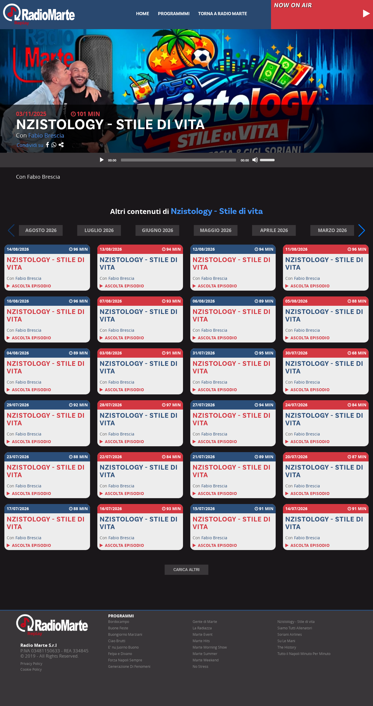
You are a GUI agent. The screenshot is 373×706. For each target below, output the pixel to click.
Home (142, 14)
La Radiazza (202, 628)
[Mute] (255, 159)
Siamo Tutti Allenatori (294, 628)
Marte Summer (205, 653)
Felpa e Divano (120, 653)
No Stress (200, 666)
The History (286, 647)
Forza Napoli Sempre (125, 660)
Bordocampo (118, 621)
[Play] (101, 159)
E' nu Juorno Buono (123, 647)
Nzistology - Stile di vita (296, 621)
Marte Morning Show (210, 647)
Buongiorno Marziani (125, 634)
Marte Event (202, 634)
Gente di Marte (205, 621)
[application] (186, 160)
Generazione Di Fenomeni (129, 666)
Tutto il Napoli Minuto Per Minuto (303, 653)
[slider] (268, 159)
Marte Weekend (206, 660)
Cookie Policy (31, 669)
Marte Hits (201, 640)
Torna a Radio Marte (222, 14)
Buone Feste (118, 628)
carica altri (186, 570)
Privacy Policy (31, 663)
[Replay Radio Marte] (39, 14)
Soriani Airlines (289, 634)
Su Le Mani (286, 640)
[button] (362, 230)
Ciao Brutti (116, 640)
